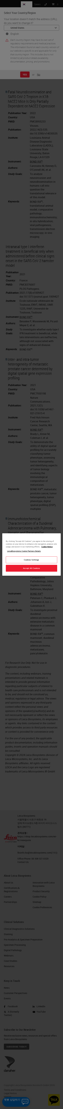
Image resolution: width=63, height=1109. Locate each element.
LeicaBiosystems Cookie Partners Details (24, 551)
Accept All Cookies (31, 568)
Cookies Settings (31, 560)
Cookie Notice (47, 546)
